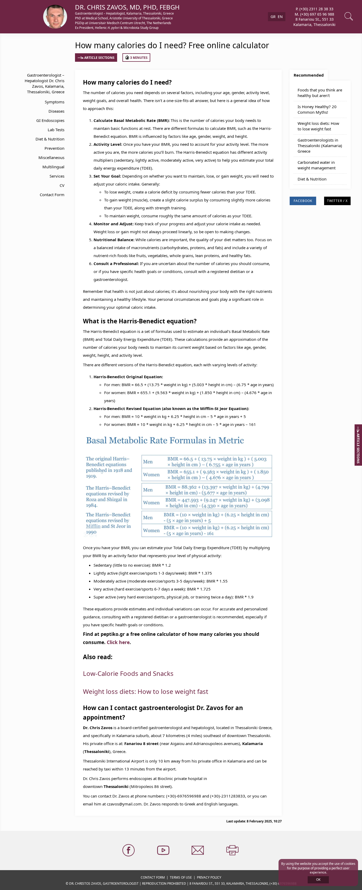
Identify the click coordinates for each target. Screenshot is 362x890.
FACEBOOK (303, 201)
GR (273, 16)
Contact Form (52, 194)
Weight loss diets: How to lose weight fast (145, 691)
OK (318, 879)
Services (57, 176)
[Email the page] (198, 850)
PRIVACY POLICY (209, 877)
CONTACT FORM (153, 877)
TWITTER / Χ (337, 201)
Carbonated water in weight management (316, 165)
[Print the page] (233, 850)
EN (280, 16)
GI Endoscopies (50, 120)
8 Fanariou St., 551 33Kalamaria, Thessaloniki (314, 22)
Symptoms (54, 101)
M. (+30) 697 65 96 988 (314, 13)
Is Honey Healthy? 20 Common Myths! (317, 109)
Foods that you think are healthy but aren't (320, 92)
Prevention (54, 148)
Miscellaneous (51, 157)
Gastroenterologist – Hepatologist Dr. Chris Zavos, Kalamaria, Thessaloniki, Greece (44, 83)
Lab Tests (56, 129)
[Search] (349, 16)
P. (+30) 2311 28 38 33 (314, 8)
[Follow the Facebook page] (129, 850)
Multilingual (53, 166)
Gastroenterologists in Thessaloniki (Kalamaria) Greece (320, 145)
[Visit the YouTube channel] (163, 850)
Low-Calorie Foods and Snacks (128, 673)
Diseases (56, 111)
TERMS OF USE (181, 877)
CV (62, 185)
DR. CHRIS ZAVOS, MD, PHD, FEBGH (127, 7)
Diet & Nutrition (50, 139)
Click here (118, 642)
